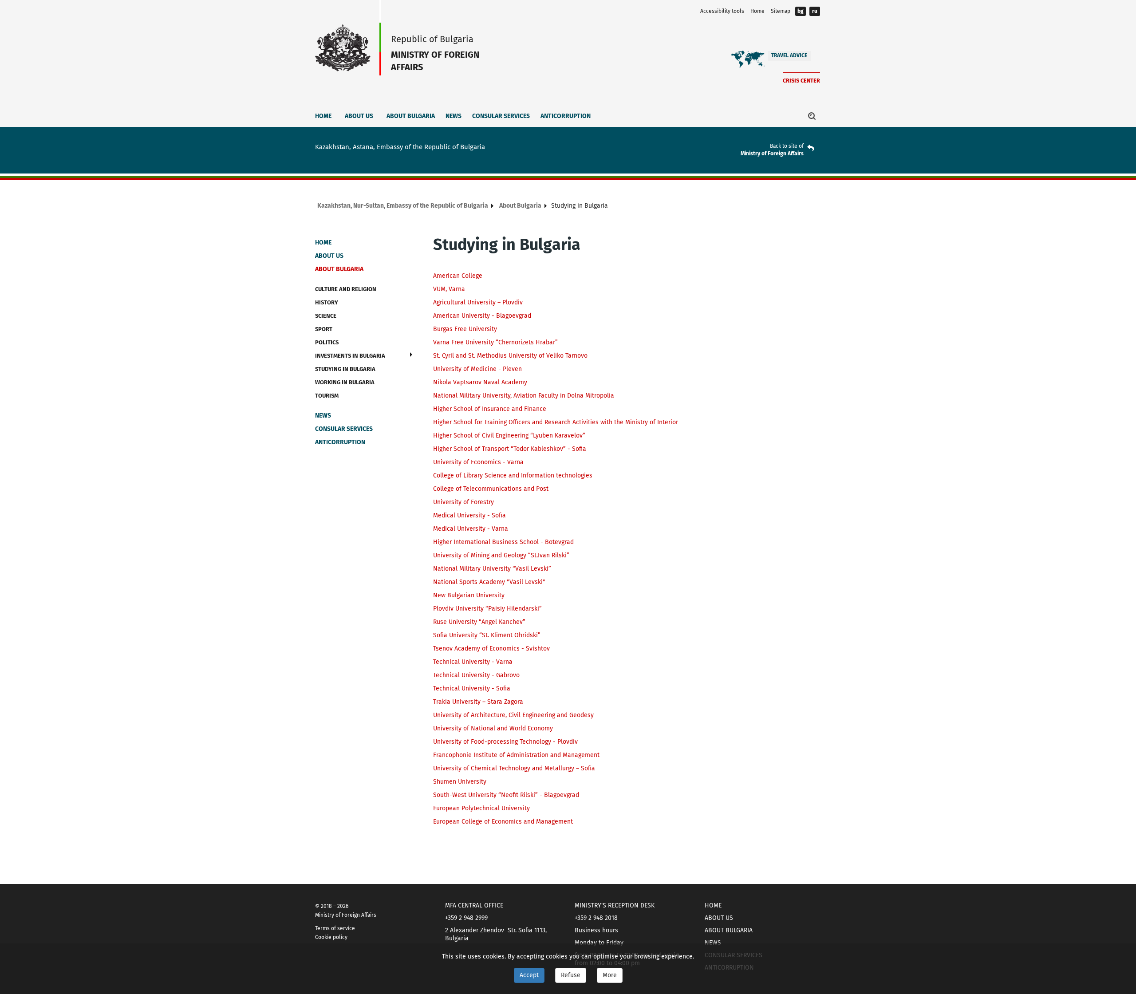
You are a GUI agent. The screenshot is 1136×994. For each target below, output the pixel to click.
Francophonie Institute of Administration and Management (516, 755)
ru (814, 11)
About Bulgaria (411, 116)
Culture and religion (345, 289)
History (326, 302)
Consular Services (501, 116)
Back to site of (787, 146)
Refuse (570, 975)
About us (359, 116)
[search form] (812, 116)
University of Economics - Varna (478, 462)
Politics (327, 342)
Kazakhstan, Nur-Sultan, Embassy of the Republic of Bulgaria (402, 205)
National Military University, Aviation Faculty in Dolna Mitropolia (523, 395)
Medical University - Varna (470, 528)
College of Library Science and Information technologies (512, 475)
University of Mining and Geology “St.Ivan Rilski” (501, 555)
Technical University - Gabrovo (476, 675)
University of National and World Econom (491, 728)
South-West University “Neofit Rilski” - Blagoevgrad (506, 795)
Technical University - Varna (473, 662)
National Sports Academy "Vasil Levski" (489, 582)
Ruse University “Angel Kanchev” (479, 622)
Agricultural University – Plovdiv (478, 302)
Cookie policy (331, 937)
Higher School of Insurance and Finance (489, 409)
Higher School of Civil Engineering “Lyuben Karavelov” (509, 435)
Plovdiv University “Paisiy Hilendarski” (487, 608)
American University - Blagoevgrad (482, 316)
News (454, 116)
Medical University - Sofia (469, 515)
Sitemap (780, 11)
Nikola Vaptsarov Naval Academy (480, 382)
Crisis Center (801, 80)
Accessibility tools (722, 11)
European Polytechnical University (481, 808)
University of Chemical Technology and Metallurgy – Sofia (514, 768)
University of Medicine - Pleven (477, 369)
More (610, 975)
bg (800, 11)
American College (457, 276)
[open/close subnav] (411, 354)
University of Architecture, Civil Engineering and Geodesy (513, 715)
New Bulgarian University (469, 595)
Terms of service (335, 928)
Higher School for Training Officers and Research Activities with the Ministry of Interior (555, 422)
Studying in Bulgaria (345, 369)
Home (757, 11)
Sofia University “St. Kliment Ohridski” (486, 635)
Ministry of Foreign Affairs (772, 153)
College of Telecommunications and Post (490, 489)
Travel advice (789, 55)
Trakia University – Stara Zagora (478, 702)
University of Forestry (463, 502)
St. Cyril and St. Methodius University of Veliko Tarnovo (510, 355)
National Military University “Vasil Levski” (492, 568)
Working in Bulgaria (345, 382)
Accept (529, 975)
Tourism (327, 395)
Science (325, 315)
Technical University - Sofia (471, 688)
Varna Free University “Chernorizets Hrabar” (495, 342)
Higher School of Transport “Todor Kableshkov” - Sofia (509, 449)
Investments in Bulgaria (350, 355)
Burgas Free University (465, 329)
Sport (323, 329)
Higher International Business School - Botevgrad (503, 542)
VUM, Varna (449, 289)
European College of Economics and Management (503, 821)
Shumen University (459, 781)
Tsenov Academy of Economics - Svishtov (491, 648)
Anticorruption (565, 116)
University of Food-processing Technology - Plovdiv (505, 742)
